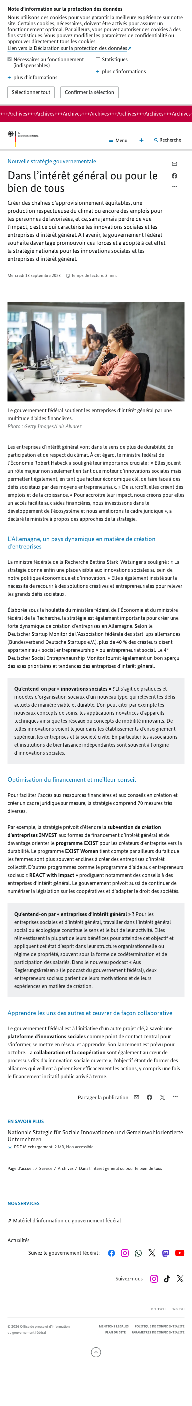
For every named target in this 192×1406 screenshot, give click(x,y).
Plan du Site (115, 1332)
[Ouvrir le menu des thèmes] (141, 140)
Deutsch (158, 1309)
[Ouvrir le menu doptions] (175, 188)
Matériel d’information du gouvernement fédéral (66, 1220)
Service (45, 1168)
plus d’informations (36, 78)
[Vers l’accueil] (23, 140)
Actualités (19, 1240)
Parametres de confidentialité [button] (158, 1332)
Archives (66, 1168)
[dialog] (96, 53)
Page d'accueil (21, 1168)
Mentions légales (114, 1326)
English (178, 1309)
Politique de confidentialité (159, 1326)
